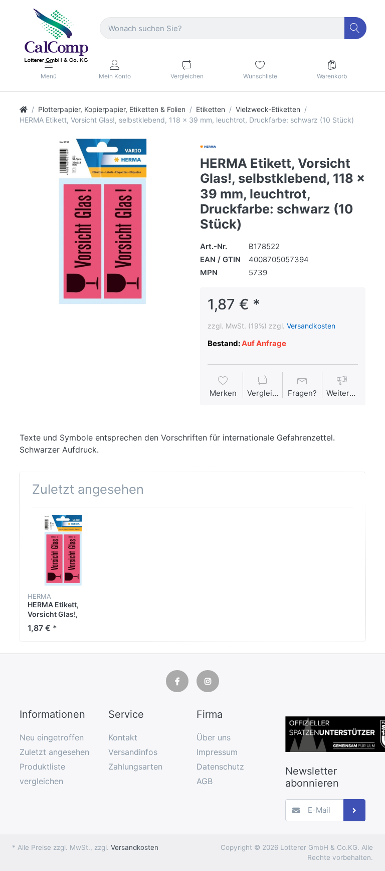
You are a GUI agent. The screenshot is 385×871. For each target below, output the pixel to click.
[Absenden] (354, 810)
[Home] (24, 109)
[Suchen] (355, 28)
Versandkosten (311, 325)
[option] (102, 221)
